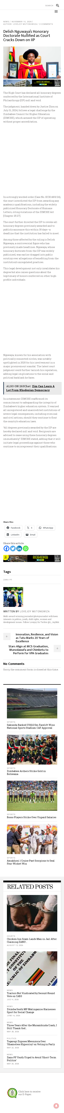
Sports (11, 722)
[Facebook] (6, 548)
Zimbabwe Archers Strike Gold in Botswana (26, 773)
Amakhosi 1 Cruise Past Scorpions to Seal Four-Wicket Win (31, 862)
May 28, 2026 (13, 1032)
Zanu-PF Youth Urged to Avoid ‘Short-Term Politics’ (31, 1059)
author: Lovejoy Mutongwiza (20, 24)
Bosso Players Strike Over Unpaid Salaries (31, 817)
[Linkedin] (19, 548)
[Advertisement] (32, 159)
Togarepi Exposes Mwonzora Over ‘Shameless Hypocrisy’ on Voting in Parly (31, 1043)
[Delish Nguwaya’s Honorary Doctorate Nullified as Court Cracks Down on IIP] (13, 597)
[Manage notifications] (56, 1105)
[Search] (56, 5)
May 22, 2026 (13, 1048)
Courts (11, 936)
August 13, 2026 (15, 945)
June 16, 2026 (13, 1016)
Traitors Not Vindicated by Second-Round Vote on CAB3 (31, 995)
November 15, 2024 (22, 22)
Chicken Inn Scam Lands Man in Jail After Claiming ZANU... (32, 940)
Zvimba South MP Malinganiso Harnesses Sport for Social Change (31, 1011)
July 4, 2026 (13, 1000)
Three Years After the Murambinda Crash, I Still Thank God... (32, 1027)
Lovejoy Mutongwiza (35, 611)
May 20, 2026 (13, 1064)
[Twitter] (13, 548)
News (6, 22)
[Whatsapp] (26, 548)
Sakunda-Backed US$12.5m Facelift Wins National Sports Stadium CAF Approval (31, 726)
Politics (11, 1038)
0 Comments (46, 24)
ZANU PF (7, 580)
